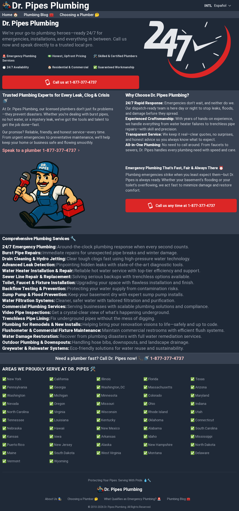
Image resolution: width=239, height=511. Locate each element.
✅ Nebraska (12, 428)
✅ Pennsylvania (14, 387)
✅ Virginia (57, 412)
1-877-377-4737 (167, 358)
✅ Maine (9, 453)
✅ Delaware (199, 453)
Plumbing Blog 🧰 (39, 14)
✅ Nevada (10, 404)
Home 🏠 (10, 14)
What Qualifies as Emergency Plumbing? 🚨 (132, 499)
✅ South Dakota (62, 453)
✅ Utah (196, 412)
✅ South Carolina (203, 428)
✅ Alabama (152, 428)
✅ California (59, 379)
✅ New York (11, 379)
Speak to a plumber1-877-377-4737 (39, 150)
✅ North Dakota (202, 445)
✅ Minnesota (106, 395)
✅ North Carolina (15, 412)
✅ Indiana (198, 404)
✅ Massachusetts (157, 387)
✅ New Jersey (60, 445)
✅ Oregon (57, 404)
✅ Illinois (103, 379)
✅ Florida (150, 379)
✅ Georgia (57, 387)
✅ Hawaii (56, 428)
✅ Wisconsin (106, 412)
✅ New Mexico (108, 428)
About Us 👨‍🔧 (53, 499)
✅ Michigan (58, 395)
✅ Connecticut (202, 420)
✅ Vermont (11, 461)
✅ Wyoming (58, 461)
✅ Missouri (105, 404)
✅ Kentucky (105, 420)
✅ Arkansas (106, 436)
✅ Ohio (149, 404)
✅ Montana (152, 453)
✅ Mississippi (201, 436)
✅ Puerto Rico (13, 445)
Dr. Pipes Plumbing (115, 506)
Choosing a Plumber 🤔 (79, 14)
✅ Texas (197, 379)
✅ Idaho (150, 436)
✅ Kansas (10, 436)
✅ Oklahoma (153, 420)
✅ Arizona (198, 387)
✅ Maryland (199, 395)
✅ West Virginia (108, 453)
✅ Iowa (55, 436)
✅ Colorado (152, 395)
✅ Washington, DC (110, 387)
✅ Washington (13, 395)
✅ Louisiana (59, 420)
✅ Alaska (103, 445)
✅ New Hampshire (158, 445)
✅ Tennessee (13, 420)
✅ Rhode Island (155, 412)
